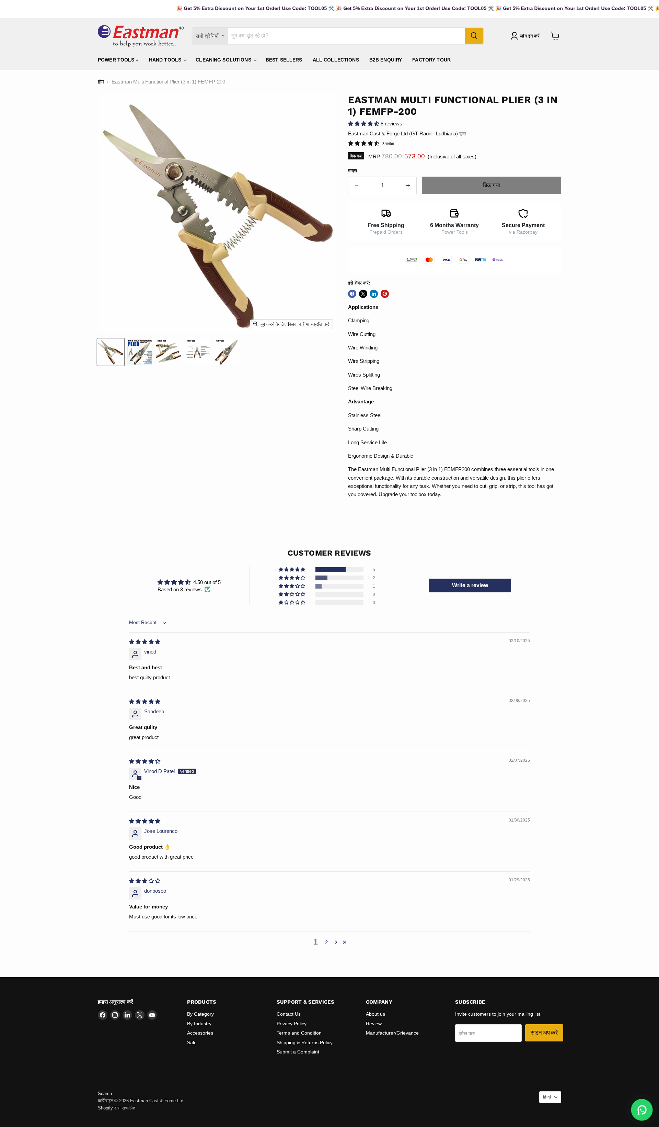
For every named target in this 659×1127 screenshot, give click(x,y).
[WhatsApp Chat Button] (642, 1110)
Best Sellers (284, 60)
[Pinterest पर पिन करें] (385, 294)
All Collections (336, 60)
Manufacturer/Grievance (392, 1033)
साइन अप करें (544, 1032)
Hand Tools (166, 60)
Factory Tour (431, 60)
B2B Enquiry (385, 60)
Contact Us (289, 1014)
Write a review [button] (470, 585)
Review (374, 1023)
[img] (144, 642)
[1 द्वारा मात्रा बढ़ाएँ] (408, 185)
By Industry (199, 1023)
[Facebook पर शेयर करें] (352, 294)
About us (375, 1014)
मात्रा (352, 170)
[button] (364, 123)
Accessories (200, 1033)
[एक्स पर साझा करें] (363, 294)
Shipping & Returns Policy (305, 1042)
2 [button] (326, 942)
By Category (200, 1014)
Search (105, 1093)
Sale (192, 1042)
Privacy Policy (292, 1023)
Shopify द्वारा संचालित (116, 1108)
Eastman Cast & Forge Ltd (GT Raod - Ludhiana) (403, 133)
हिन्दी (547, 1097)
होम (101, 82)
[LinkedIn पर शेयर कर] (374, 294)
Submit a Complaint (298, 1052)
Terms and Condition (299, 1033)
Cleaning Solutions (224, 60)
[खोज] (474, 36)
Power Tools (117, 60)
